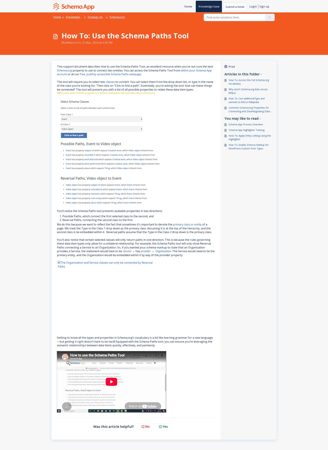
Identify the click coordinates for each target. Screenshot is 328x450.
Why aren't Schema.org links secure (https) (248, 91)
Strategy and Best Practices (105, 17)
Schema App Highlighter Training (246, 130)
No (147, 426)
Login (253, 6)
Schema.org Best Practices (126, 17)
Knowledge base (209, 6)
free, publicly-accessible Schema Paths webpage (110, 74)
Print (232, 67)
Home (188, 6)
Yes (165, 426)
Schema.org (64, 70)
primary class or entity (187, 224)
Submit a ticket (235, 7)
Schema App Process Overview (246, 124)
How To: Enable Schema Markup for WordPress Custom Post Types (249, 146)
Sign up (264, 6)
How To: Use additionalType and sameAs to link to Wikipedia (247, 100)
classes (110, 82)
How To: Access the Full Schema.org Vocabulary (249, 81)
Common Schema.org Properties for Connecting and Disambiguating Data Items (249, 109)
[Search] (270, 17)
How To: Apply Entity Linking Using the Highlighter (250, 137)
